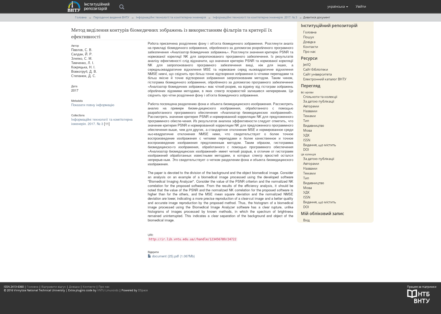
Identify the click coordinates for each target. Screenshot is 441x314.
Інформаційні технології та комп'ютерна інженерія (171, 17)
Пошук (308, 37)
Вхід (306, 220)
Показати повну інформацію (92, 104)
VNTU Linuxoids (107, 290)
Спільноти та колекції (320, 96)
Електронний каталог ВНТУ (324, 79)
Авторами (311, 106)
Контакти (310, 46)
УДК (306, 135)
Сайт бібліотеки (315, 69)
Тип (306, 120)
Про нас (309, 51)
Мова (307, 130)
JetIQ (307, 64)
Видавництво (313, 125)
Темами (309, 116)
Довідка (309, 42)
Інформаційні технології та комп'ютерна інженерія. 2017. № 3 (255, 17)
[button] (338, 6)
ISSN (306, 140)
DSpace (143, 290)
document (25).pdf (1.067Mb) (173, 256)
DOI (306, 149)
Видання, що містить (319, 145)
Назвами (310, 111)
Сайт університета (317, 74)
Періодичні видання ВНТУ (111, 17)
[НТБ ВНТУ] (418, 296)
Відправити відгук (53, 286)
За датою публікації (318, 101)
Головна (81, 17)
